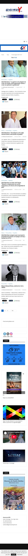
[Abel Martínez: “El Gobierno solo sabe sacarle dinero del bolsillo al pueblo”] (14, 119)
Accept (13, 554)
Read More (19, 554)
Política (2, 130)
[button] (23, 374)
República (10, 79)
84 (12, 310)
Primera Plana (4, 79)
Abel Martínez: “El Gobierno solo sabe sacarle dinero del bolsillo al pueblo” (12, 133)
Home (2, 54)
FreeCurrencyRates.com (8, 321)
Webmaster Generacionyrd (8, 87)
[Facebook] (10, 1)
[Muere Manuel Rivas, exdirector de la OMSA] (14, 272)
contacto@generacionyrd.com (10, 524)
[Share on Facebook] (12, 105)
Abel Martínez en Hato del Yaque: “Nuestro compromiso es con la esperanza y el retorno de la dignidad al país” (13, 185)
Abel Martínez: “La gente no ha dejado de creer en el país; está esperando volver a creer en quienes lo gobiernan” (13, 83)
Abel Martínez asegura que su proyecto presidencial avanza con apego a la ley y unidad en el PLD (13, 236)
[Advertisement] (14, 30)
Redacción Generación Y (8, 136)
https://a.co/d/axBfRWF (8, 397)
